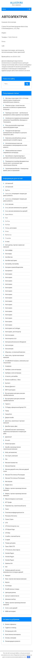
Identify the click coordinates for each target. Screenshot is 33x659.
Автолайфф (8, 250)
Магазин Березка (10, 466)
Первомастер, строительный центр (15, 506)
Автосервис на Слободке (12, 328)
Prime (7, 231)
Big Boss (7, 190)
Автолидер (8, 254)
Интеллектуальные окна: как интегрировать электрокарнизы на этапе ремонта (15, 145)
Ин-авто (7, 440)
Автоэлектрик (9, 345)
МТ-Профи (8, 502)
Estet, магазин (9, 204)
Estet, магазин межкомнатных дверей (16, 207)
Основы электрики (10, 638)
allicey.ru (16, 2)
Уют (6, 567)
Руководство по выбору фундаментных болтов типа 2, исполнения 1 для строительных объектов (16, 163)
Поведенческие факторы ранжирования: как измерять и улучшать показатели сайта (15, 132)
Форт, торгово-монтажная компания (15, 579)
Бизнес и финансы (10, 624)
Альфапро (8, 366)
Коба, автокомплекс (11, 452)
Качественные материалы (13, 634)
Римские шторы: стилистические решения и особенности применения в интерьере (14, 107)
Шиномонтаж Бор (10, 599)
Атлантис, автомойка (11, 376)
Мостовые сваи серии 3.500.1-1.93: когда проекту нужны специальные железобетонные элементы (15, 100)
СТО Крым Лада (10, 529)
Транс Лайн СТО (10, 546)
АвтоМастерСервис (11, 260)
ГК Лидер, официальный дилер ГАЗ (15, 407)
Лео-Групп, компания (11, 456)
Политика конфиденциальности (14, 512)
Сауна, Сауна (9, 519)
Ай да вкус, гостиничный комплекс (15, 352)
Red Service (8, 235)
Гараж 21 (7, 404)
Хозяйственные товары (12, 589)
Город (7, 411)
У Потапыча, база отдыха (12, 550)
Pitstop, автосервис (11, 228)
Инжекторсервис (10, 444)
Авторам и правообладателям (14, 267)
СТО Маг (7, 533)
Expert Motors (9, 214)
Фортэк (7, 582)
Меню (4, 9)
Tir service (8, 238)
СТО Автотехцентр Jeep (12, 526)
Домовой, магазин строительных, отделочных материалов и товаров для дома (14, 431)
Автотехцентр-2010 (10, 338)
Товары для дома (10, 543)
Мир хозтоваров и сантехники (14, 499)
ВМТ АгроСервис (10, 390)
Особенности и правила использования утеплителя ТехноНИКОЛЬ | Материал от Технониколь (16, 120)
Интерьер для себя (10, 631)
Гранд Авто (8, 414)
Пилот (7, 509)
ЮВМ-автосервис (10, 611)
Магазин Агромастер (11, 462)
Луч (6, 459)
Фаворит (7, 575)
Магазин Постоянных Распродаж (15, 475)
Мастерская (8, 481)
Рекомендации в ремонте (12, 641)
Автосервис (8, 274)
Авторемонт (8, 271)
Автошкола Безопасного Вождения (15, 342)
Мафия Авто (9, 485)
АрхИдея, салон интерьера (13, 369)
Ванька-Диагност (10, 386)
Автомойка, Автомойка (12, 264)
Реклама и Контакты (11, 516)
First (6, 218)
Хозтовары (8, 586)
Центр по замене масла (12, 596)
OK (28, 657)
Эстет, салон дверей (11, 608)
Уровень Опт (9, 563)
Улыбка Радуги (9, 553)
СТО (6, 523)
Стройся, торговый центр (12, 536)
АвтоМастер (8, 257)
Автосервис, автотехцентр (13, 332)
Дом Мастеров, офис (11, 426)
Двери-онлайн (9, 417)
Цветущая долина (10, 592)
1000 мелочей (9, 183)
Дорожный (8, 437)
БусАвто (7, 383)
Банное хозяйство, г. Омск (13, 380)
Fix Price (7, 221)
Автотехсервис (9, 335)
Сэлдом (7, 539)
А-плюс (7, 241)
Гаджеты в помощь (10, 628)
